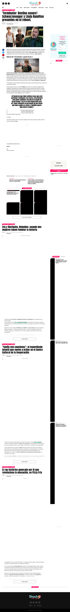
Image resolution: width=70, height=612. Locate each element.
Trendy (46, 7)
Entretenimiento (34, 7)
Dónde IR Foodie (41, 7)
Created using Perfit (62, 57)
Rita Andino (9, 233)
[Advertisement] (27, 133)
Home (17, 7)
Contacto (30, 605)
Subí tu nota (51, 7)
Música (21, 7)
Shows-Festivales (27, 7)
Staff (34, 605)
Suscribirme (62, 52)
